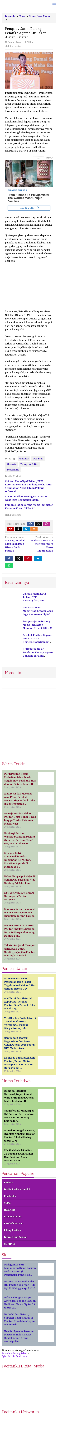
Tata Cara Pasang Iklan (14, 1353)
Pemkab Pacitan (13, 1223)
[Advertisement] (29, 284)
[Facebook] (30, 524)
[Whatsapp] (9, 565)
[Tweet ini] (19, 558)
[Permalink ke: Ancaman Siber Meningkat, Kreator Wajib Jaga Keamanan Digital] (13, 612)
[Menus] (54, 4)
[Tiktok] (18, 529)
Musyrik (11, 464)
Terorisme (13, 469)
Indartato (9, 1209)
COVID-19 (9, 1243)
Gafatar (24, 458)
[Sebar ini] (9, 558)
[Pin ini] (28, 558)
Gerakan (38, 458)
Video (7, 1202)
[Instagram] (46, 524)
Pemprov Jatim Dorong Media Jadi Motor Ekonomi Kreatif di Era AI (37, 625)
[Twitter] (38, 524)
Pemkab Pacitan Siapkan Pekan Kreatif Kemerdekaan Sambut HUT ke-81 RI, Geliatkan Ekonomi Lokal (37, 642)
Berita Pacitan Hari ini (17, 1189)
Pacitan (8, 1182)
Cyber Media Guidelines (14, 1356)
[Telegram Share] (38, 558)
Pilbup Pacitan (12, 1230)
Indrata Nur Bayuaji (15, 1237)
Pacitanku (10, 1196)
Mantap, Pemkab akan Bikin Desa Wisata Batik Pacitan (15, 544)
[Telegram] (26, 529)
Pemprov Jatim (29, 464)
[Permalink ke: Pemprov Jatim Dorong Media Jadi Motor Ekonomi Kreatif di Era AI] (13, 626)
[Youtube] (10, 529)
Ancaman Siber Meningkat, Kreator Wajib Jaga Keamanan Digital (38, 611)
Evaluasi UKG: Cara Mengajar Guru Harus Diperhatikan (42, 544)
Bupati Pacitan (12, 1216)
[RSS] (34, 529)
